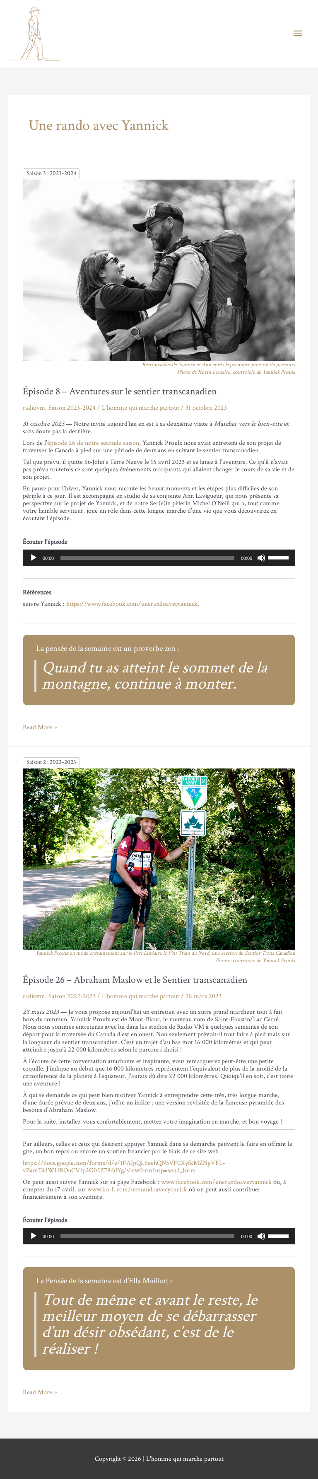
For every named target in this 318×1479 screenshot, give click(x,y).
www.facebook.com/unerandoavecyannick (216, 1181)
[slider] (279, 557)
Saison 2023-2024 (72, 407)
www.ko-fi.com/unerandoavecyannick (137, 1189)
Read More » (40, 727)
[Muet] (261, 558)
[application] (159, 558)
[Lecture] (33, 558)
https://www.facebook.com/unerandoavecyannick (132, 603)
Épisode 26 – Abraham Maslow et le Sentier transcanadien (135, 979)
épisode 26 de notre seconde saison (93, 442)
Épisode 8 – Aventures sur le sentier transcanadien (120, 391)
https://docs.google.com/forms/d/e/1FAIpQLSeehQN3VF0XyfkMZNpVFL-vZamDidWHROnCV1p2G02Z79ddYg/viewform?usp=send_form (124, 1166)
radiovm (34, 407)
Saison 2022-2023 (72, 996)
